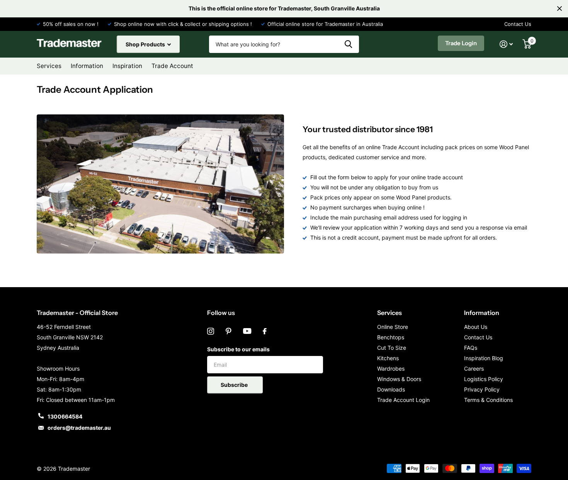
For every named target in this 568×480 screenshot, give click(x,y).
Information (481, 313)
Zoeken (348, 44)
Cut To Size (391, 347)
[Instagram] (210, 331)
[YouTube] (247, 331)
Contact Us (517, 24)
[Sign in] (506, 44)
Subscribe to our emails (238, 349)
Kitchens (388, 358)
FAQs (470, 347)
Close (559, 8)
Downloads (391, 389)
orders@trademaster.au (79, 427)
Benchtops (390, 337)
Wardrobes (391, 368)
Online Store (392, 326)
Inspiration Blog (483, 358)
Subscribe (235, 384)
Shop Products (146, 44)
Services (389, 313)
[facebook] (265, 331)
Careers (474, 368)
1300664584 (65, 416)
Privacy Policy (482, 389)
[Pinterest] (228, 331)
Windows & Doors (399, 379)
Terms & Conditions (488, 400)
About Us (475, 326)
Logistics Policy (483, 379)
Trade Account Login (403, 400)
